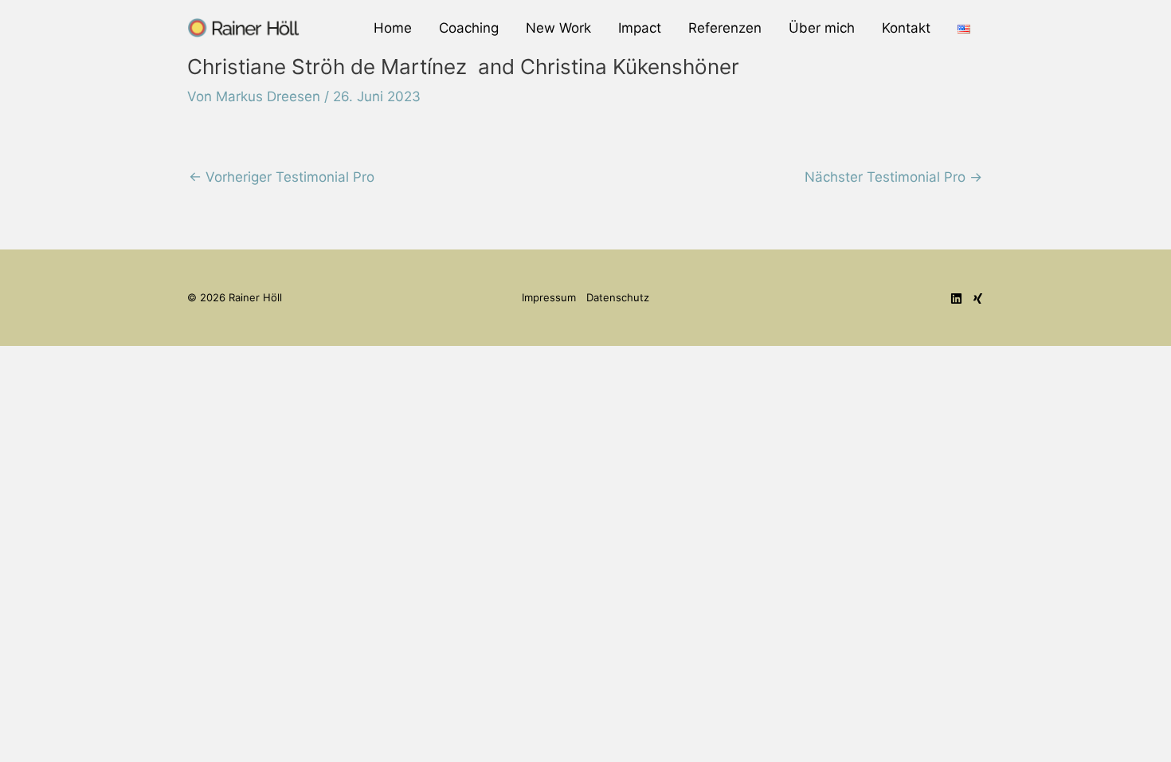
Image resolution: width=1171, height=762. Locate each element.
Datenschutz (617, 297)
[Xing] (978, 298)
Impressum (549, 297)
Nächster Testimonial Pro (893, 177)
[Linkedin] (956, 298)
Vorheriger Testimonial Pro (281, 177)
